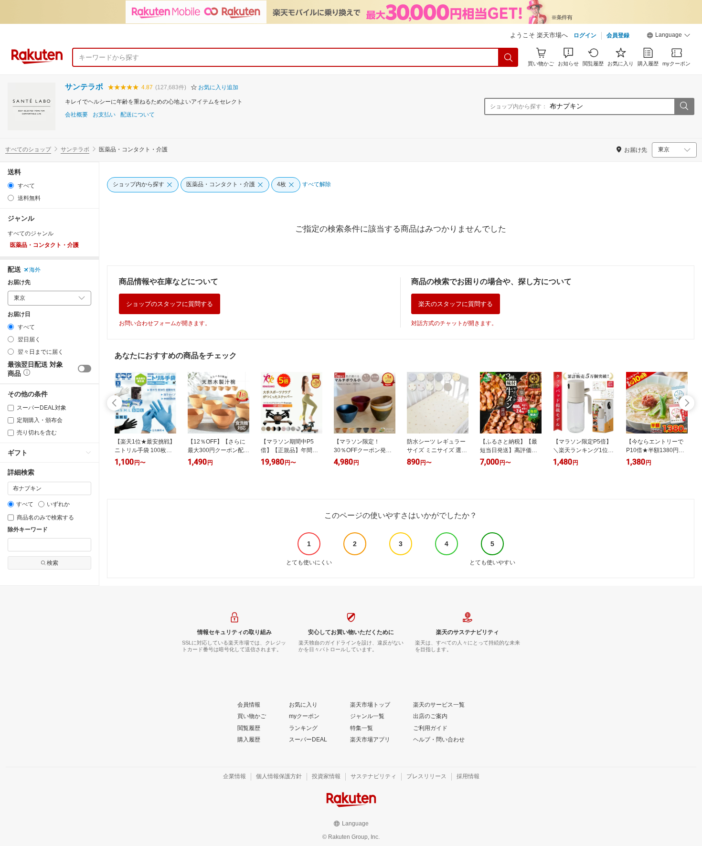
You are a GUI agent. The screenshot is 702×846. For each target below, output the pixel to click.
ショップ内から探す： (518, 106)
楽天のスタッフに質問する (455, 303)
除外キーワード (28, 530)
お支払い (104, 115)
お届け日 (19, 314)
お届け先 (19, 282)
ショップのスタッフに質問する (169, 303)
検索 (52, 563)
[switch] (84, 368)
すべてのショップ (28, 149)
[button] (669, 36)
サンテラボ (84, 87)
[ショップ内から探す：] (683, 106)
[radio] (11, 185)
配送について (137, 115)
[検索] (508, 57)
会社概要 (76, 115)
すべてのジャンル (30, 233)
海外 (35, 269)
